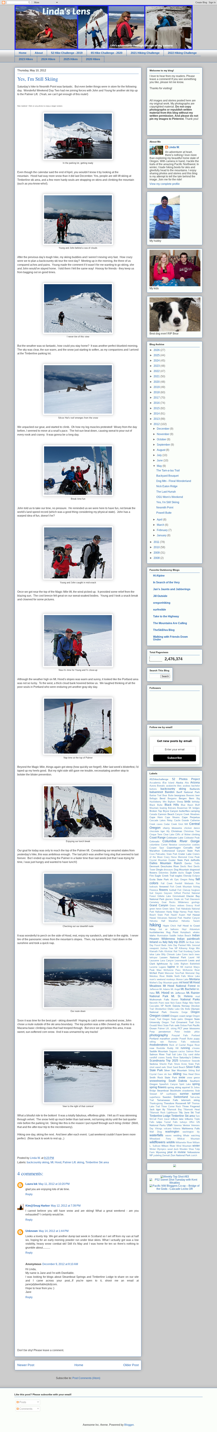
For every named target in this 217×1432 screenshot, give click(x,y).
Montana (194, 979)
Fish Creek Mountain (181, 886)
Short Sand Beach (176, 1067)
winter (196, 1145)
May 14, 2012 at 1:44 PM (53, 1231)
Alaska (179, 782)
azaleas (186, 785)
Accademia (155, 782)
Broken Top (156, 811)
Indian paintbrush (188, 938)
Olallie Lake (173, 1009)
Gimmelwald (179, 896)
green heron (155, 908)
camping (195, 811)
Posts (22, 1402)
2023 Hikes (26, 59)
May (160, 465)
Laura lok (31, 1183)
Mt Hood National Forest (179, 985)
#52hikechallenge (159, 779)
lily (171, 963)
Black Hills (172, 804)
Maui (159, 970)
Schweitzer (185, 1060)
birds (187, 801)
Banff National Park (188, 792)
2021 (157, 376)
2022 (157, 371)
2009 (157, 552)
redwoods (195, 1041)
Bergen (183, 798)
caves (160, 824)
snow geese (193, 1077)
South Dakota (178, 1080)
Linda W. (174, 147)
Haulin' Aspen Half (181, 915)
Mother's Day (156, 982)
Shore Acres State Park (187, 1064)
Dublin (173, 872)
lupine (171, 966)
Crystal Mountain (158, 860)
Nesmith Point (164, 507)
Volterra (176, 1128)
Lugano (162, 967)
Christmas (176, 831)
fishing (196, 886)
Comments (25, 1408)
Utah (170, 1125)
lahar (152, 954)
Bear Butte (167, 795)
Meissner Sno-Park (174, 973)
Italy (165, 942)
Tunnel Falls (171, 1122)
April (160, 519)
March (161, 524)
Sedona (154, 1064)
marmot (188, 967)
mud (197, 996)
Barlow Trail (155, 795)
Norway (186, 1005)
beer (197, 795)
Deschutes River (170, 866)
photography (159, 1035)
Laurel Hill (194, 957)
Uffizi (191, 1122)
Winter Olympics (158, 1149)
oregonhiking (161, 602)
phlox (197, 1031)
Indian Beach (184, 935)
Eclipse (196, 875)
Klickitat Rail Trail (173, 951)
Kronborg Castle (192, 951)
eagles (178, 875)
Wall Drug (156, 1131)
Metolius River (157, 976)
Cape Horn (156, 817)
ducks (181, 872)
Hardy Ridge (172, 912)
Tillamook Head (191, 1109)
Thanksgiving (156, 1103)
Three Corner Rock (171, 1106)
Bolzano (172, 808)
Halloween (160, 912)
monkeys (170, 979)
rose (152, 1048)
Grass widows (177, 905)
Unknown (31, 1231)
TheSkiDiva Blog (164, 630)
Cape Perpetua (191, 817)
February (162, 530)
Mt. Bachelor (188, 989)
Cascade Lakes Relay (161, 820)
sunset (196, 1093)
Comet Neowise (169, 844)
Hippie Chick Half (172, 925)
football (172, 890)
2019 (157, 387)
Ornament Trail (184, 1022)
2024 (157, 360)
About (39, 52)
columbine (155, 844)
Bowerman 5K (184, 808)
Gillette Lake (164, 896)
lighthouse (162, 963)
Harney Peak (186, 912)
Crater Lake (184, 854)
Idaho (153, 935)
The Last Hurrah (166, 491)
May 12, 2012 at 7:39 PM (66, 1205)
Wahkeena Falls (191, 1128)
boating (163, 808)
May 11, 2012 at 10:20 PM (54, 1183)
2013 (157, 418)
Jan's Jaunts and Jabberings (171, 589)
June (160, 460)
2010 (157, 547)
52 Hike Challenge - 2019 (67, 52)
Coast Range (158, 837)
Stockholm (175, 1090)
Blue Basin (187, 805)
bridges (196, 808)
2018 (157, 392)
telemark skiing (190, 1100)
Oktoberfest (160, 1009)
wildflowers (157, 1142)
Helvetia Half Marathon (164, 921)
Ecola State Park (159, 879)
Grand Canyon (159, 905)
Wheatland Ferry (160, 1138)
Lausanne (154, 960)
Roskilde (160, 1048)
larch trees (194, 954)
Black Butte (156, 805)
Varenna (178, 1125)
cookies (196, 844)
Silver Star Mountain (175, 1070)
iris (160, 942)
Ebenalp (187, 875)
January (162, 535)
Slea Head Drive (191, 1074)
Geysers (168, 893)
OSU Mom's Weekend (169, 497)
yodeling (157, 1155)
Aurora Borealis (157, 785)
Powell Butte (164, 512)
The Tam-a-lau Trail (168, 470)
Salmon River (193, 1051)
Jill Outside (160, 596)
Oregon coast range (181, 1015)
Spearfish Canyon (168, 1084)
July (159, 455)
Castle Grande (181, 820)
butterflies (184, 811)
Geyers (158, 893)
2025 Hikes (71, 59)
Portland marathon (160, 1038)
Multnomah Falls (159, 999)
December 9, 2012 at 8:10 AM (60, 1264)
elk (171, 879)
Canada (153, 814)
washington (172, 1131)
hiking (155, 925)
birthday (196, 801)
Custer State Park (179, 860)
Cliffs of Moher (183, 834)
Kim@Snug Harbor (37, 1205)
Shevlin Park (166, 1064)
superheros (155, 1097)
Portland (196, 1035)
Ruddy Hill (173, 1048)
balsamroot (156, 792)
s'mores (196, 1048)
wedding (177, 1135)
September (164, 444)
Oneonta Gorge (179, 1012)
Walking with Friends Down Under (170, 638)
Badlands (195, 789)
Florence (154, 890)
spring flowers (158, 1087)
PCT (180, 1028)
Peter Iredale (183, 1031)
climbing (196, 834)
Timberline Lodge (160, 1115)
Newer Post (25, 1365)
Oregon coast (159, 1015)
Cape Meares (172, 817)
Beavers (190, 795)
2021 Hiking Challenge (145, 52)
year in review (176, 1152)
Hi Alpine (159, 575)
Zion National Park (180, 1155)
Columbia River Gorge (181, 841)
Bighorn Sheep (175, 801)
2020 (157, 381)
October (162, 439)
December (163, 428)
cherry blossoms (172, 828)
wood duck (173, 1149)
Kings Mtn (194, 948)
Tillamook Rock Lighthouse (163, 1112)
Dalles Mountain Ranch (166, 863)
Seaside (196, 1060)
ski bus (168, 1074)
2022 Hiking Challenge (182, 52)
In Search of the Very (166, 582)
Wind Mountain (183, 1146)
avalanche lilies (174, 785)
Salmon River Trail (160, 1054)
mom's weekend (157, 979)
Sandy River (172, 1057)
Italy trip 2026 (176, 942)
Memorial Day (192, 973)
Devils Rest (186, 866)
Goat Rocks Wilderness (175, 902)
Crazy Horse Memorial (175, 857)
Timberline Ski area (97, 1162)
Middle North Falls (176, 976)
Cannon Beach (166, 814)
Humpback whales (190, 932)
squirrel (186, 1087)
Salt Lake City (179, 1054)
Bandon (169, 792)
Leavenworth (181, 960)
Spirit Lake (185, 1084)
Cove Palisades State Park (163, 854)
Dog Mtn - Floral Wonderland (173, 481)
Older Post (131, 1365)
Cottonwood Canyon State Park (181, 850)
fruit (151, 893)
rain (162, 1041)
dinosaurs (168, 869)
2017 (157, 397)
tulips (159, 1122)
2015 (157, 408)
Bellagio (153, 798)
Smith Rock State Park (163, 1077)
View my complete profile (165, 183)
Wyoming (161, 1152)
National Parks (190, 999)
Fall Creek (167, 883)
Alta (187, 782)
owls (177, 1025)
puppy (197, 1038)
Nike (191, 1003)
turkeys (183, 1122)
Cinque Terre (156, 834)
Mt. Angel (175, 989)
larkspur (153, 957)
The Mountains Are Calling (170, 623)
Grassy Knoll (193, 905)
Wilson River (168, 1145)
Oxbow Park (186, 1025)
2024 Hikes (48, 59)
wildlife (170, 1142)
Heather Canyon (191, 918)
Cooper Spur (157, 847)
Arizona (195, 782)
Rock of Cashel (177, 1045)
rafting (153, 1041)
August (161, 449)
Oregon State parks (172, 1019)
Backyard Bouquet (167, 475)
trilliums (189, 1119)
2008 (157, 557)
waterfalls (156, 1135)
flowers (163, 889)
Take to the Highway (166, 616)
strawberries (188, 1090)
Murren (174, 999)
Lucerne (153, 967)
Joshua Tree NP (169, 948)
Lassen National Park (173, 957)
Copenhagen (174, 847)
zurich (194, 1155)
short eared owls (158, 1067)
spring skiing (174, 1087)
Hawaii (196, 914)
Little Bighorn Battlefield (187, 963)
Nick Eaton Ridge (166, 486)
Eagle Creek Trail (164, 875)
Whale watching (191, 1135)
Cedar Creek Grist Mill (176, 824)
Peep (152, 1031)
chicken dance (192, 828)
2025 (157, 355)
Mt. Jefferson (178, 993)
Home (22, 52)
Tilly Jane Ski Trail (189, 1112)
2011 (157, 542)
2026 (157, 350)
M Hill (180, 967)
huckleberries (157, 932)
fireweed (164, 886)
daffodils (195, 860)
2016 (157, 402)
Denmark (154, 866)
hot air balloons (169, 929)
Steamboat (163, 1090)
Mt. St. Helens (182, 996)
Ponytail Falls (180, 1035)
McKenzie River (191, 970)
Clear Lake (168, 834)
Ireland (154, 942)
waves (168, 1135)
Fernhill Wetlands (184, 883)
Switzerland (181, 1096)
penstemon (165, 1031)
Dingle (159, 869)
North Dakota (172, 1005)
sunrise (184, 1093)
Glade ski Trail (181, 899)
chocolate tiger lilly (160, 831)
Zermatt (166, 1155)
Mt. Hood (56, 1162)
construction (185, 844)
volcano (167, 1128)
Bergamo (172, 798)
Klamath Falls (156, 951)
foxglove (195, 890)
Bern (191, 798)
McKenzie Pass (172, 970)
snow (182, 1077)
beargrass (179, 795)
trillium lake (177, 1119)
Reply (29, 1194)
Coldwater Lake (174, 837)
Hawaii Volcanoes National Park (166, 918)
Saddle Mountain (159, 1051)
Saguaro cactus (177, 1051)
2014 (157, 413)
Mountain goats (170, 982)
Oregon (195, 1012)
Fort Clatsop (183, 890)
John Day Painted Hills (179, 945)
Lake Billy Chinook (165, 954)
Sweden (167, 1097)
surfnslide (159, 609)
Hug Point (172, 932)
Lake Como (182, 954)
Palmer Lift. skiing (73, 1162)
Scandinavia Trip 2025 (164, 1060)
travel (167, 1119)
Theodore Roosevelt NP (177, 1103)
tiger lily (160, 1109)
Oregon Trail (168, 1022)
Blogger (129, 1424)
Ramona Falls (177, 1041)
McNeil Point (157, 973)
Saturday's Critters (189, 1057)
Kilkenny (183, 948)
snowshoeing (158, 1080)
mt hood (184, 982)
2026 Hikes (93, 59)
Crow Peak (194, 857)
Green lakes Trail (171, 908)
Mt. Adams (164, 989)
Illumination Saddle (166, 935)
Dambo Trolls (192, 863)
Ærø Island (168, 782)
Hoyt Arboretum (191, 929)
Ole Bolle (185, 1009)
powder (174, 1038)
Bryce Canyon (170, 811)
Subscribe (174, 757)
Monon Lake (182, 979)
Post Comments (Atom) (86, 1378)
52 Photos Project (186, 779)
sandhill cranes (157, 1057)
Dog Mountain (181, 869)
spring (196, 1084)
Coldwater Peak (192, 837)
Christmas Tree (192, 831)
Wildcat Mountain (188, 1138)
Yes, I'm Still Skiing (167, 502)
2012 (157, 424)
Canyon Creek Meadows (187, 814)
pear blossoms (191, 1028)
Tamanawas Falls (167, 1100)
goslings (196, 902)
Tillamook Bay (174, 1109)
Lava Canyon (167, 960)
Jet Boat (190, 942)
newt (167, 1003)
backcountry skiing (38, 1162)
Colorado (154, 841)
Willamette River (184, 1142)
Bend (162, 798)
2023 (157, 365)
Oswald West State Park (162, 1025)
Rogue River (193, 1045)
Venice (186, 1125)
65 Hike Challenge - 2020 (106, 52)
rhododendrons (159, 1044)
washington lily (191, 1131)
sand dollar (194, 1054)
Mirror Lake (194, 976)
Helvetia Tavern (191, 921)
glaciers (169, 899)
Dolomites (164, 872)
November (163, 434)
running (185, 1048)
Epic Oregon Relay (184, 879)
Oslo (197, 1022)
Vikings (158, 1128)
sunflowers (171, 1094)
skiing (177, 1074)
